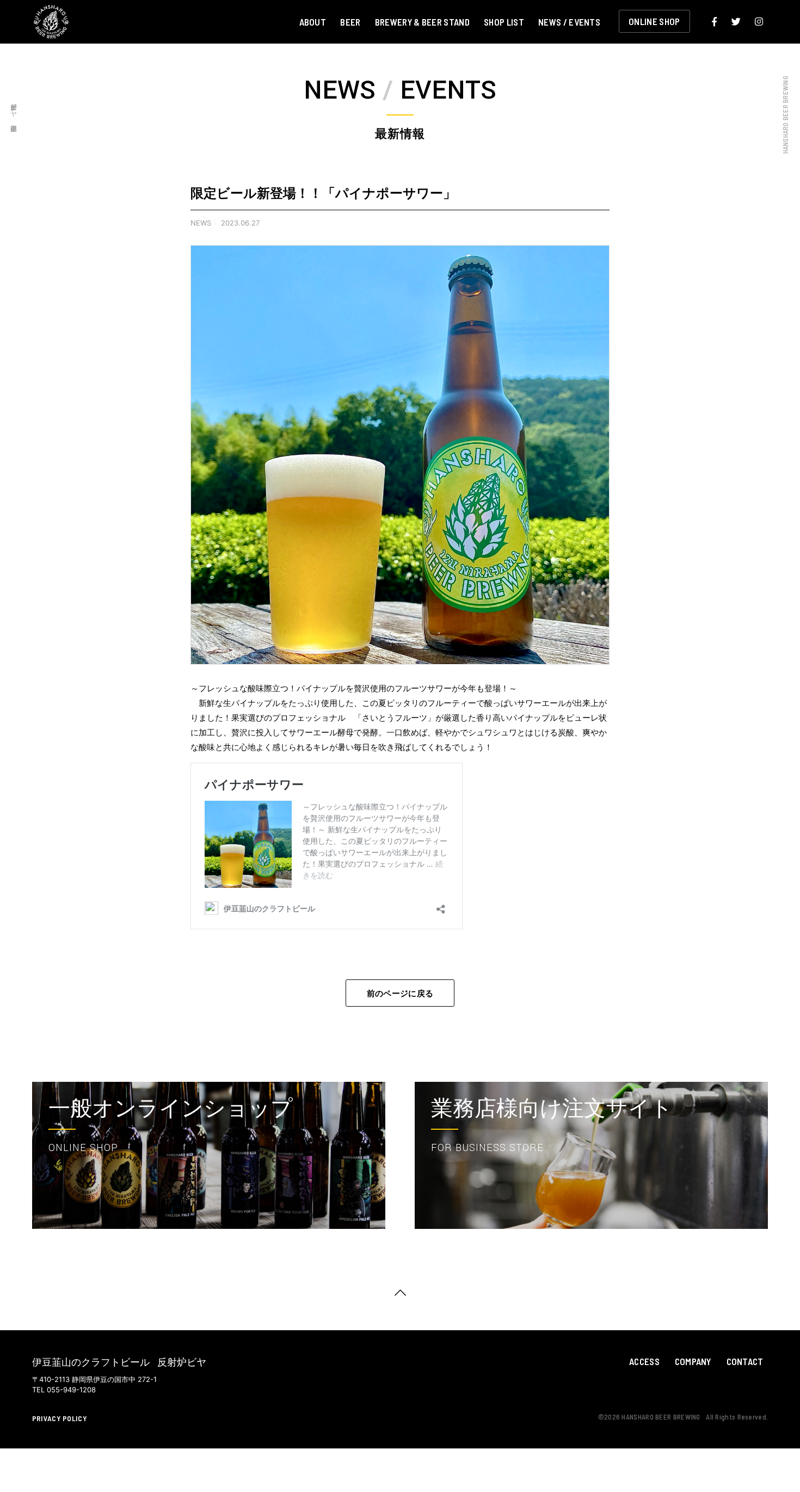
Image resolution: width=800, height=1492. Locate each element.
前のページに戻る (400, 993)
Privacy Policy (59, 1418)
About (313, 21)
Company (693, 1361)
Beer (350, 21)
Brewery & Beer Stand (422, 21)
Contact (745, 1361)
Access (644, 1361)
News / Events (569, 21)
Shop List (504, 21)
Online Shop (654, 21)
